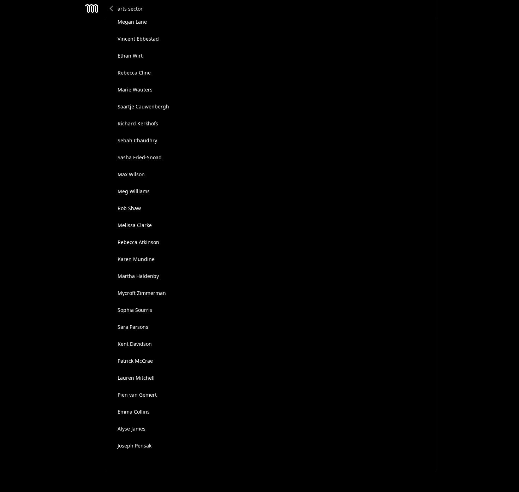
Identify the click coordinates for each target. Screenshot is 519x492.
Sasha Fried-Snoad (140, 157)
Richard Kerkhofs (138, 123)
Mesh (92, 8)
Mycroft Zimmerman (142, 293)
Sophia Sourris (135, 310)
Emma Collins (134, 411)
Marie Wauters (135, 89)
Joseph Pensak (134, 445)
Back (112, 8)
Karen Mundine (136, 259)
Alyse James (131, 428)
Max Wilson (131, 174)
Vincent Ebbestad (138, 38)
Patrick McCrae (135, 360)
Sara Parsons (133, 327)
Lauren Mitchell (136, 377)
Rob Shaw (129, 208)
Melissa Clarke (135, 225)
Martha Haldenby (138, 276)
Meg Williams (134, 191)
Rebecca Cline (134, 72)
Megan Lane (132, 21)
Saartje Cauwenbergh (143, 106)
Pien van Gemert (137, 394)
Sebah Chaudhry (137, 140)
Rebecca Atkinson (138, 242)
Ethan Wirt (130, 55)
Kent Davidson (135, 343)
